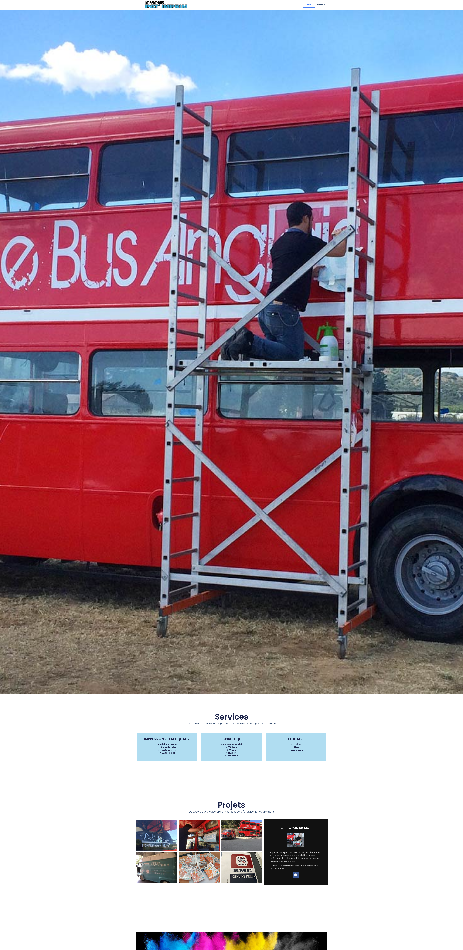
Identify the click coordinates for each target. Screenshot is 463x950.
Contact (321, 4)
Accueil (308, 4)
